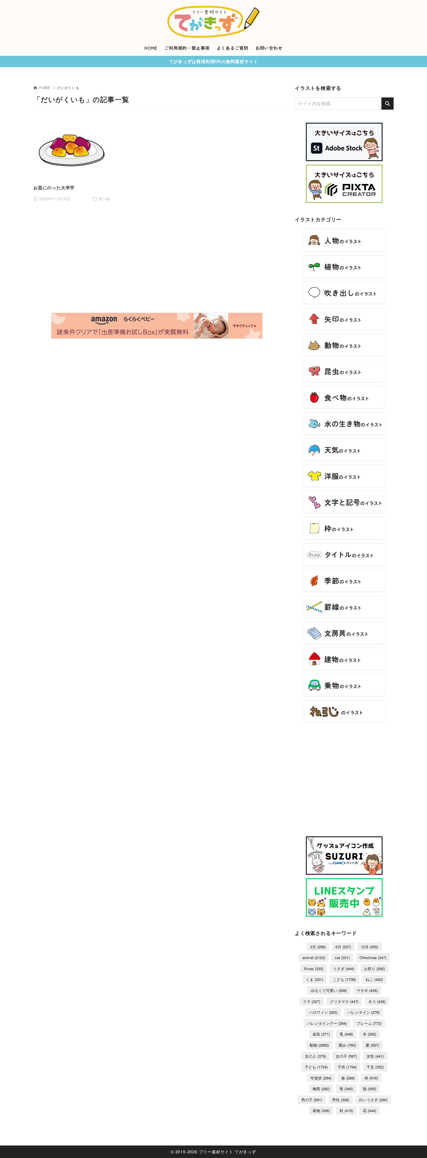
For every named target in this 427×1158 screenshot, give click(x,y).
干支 (375, 1067)
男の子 (311, 1099)
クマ (311, 1001)
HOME (45, 87)
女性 (375, 1056)
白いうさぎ (373, 1099)
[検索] (387, 103)
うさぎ (343, 968)
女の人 (315, 1056)
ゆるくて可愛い (329, 990)
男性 (340, 1099)
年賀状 (321, 1078)
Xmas (313, 968)
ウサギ (367, 990)
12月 (369, 946)
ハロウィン (323, 1012)
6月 (343, 946)
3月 (318, 946)
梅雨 (321, 1088)
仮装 (321, 1034)
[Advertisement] (157, 205)
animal (313, 957)
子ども (316, 1067)
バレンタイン (363, 1012)
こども (344, 979)
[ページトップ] (414, 1145)
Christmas (373, 957)
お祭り (374, 968)
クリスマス (344, 1001)
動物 (319, 1045)
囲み (347, 1045)
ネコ (376, 1001)
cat (342, 957)
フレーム (369, 1023)
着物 (321, 1110)
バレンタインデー (327, 1023)
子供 (347, 1067)
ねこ (374, 979)
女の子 (346, 1056)
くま (314, 979)
